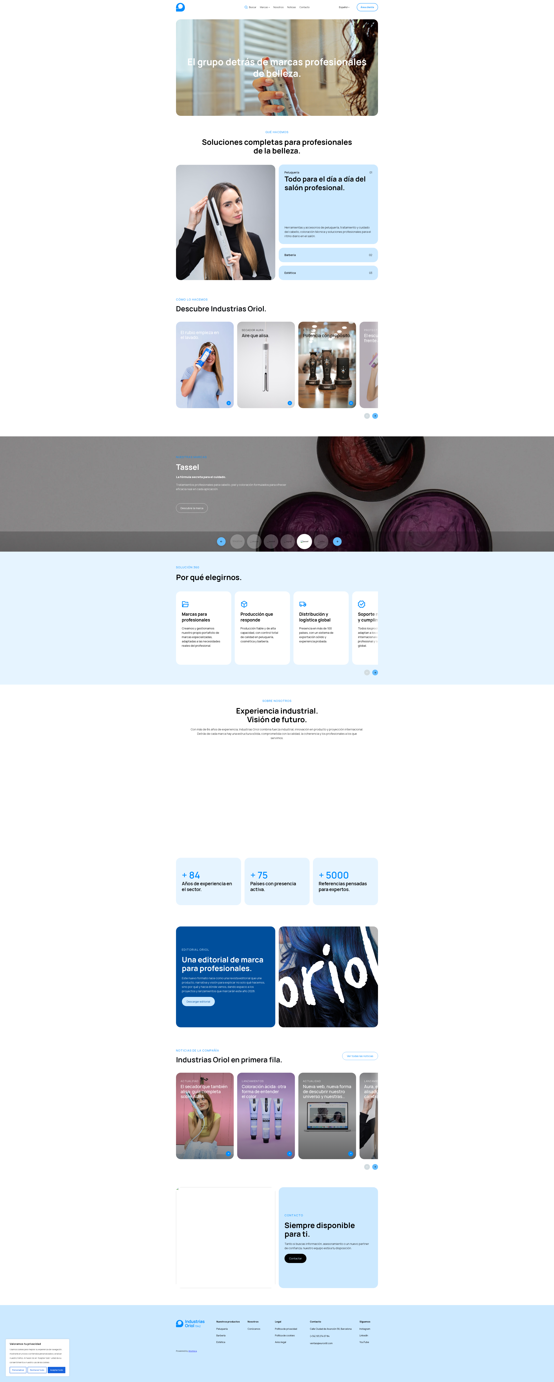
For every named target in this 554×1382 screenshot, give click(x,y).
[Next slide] (375, 416)
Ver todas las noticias (360, 1056)
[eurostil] (271, 541)
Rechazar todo (37, 1370)
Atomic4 (192, 1350)
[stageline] (237, 541)
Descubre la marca (191, 508)
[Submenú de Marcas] (269, 7)
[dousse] (254, 541)
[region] (37, 1357)
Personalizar (18, 1370)
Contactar (295, 1258)
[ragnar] (287, 541)
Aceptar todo (56, 1370)
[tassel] (304, 541)
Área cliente (367, 7)
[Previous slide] (367, 416)
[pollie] (321, 541)
